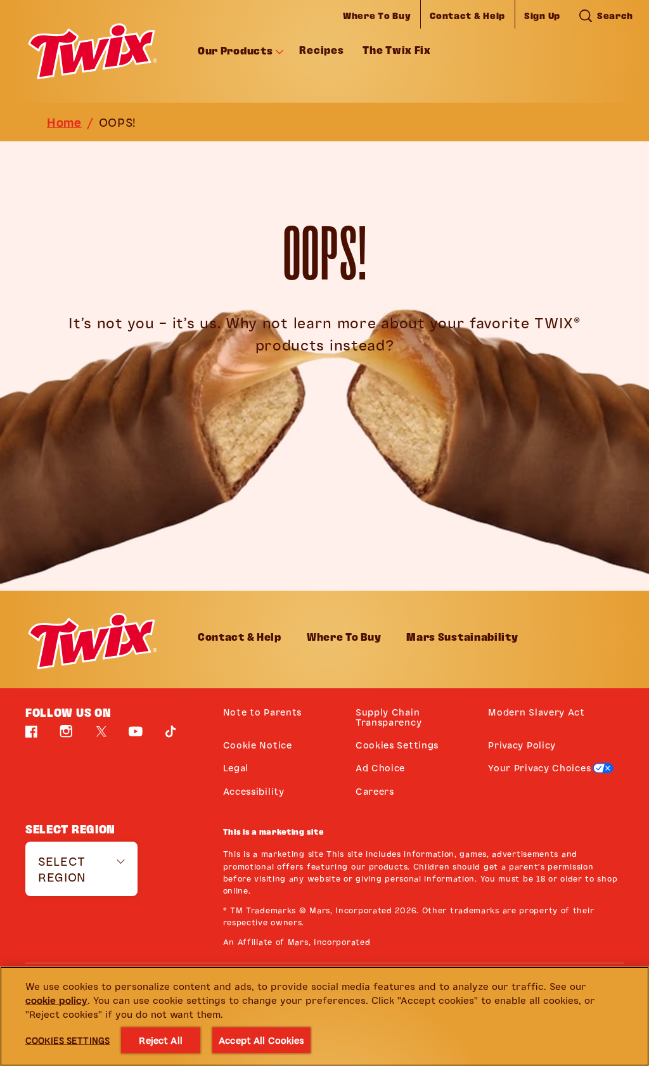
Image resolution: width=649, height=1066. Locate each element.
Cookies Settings (397, 745)
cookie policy (56, 999)
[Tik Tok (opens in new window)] (170, 736)
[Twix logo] (92, 641)
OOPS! (118, 121)
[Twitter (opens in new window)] (101, 736)
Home (64, 121)
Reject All (160, 1040)
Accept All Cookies (261, 1040)
